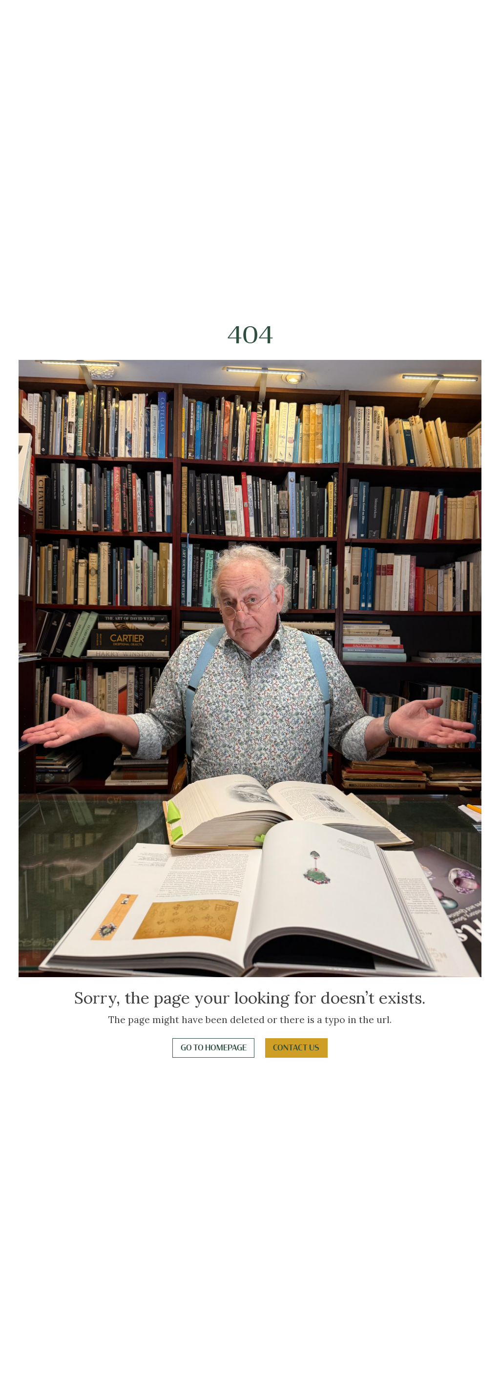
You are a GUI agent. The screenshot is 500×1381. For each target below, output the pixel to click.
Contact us (296, 1048)
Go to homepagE (214, 1048)
